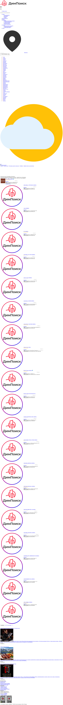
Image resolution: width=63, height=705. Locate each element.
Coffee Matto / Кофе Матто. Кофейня (29, 532)
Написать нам (2, 682)
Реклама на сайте (3, 689)
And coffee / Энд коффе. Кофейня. (29, 300)
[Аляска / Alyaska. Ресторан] (6, 659)
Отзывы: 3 (34, 186)
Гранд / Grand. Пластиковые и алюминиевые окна (8, 663)
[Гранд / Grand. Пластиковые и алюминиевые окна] (6, 676)
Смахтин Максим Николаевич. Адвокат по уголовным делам (10, 628)
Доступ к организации (3, 688)
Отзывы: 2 (33, 256)
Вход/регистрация (3, 681)
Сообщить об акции (3, 687)
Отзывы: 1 (16, 180)
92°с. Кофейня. (26, 231)
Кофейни (7, 181)
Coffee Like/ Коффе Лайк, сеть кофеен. (30, 509)
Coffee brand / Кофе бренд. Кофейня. (29, 486)
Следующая (9, 625)
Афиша (3, 14)
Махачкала (26, 52)
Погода (3, 19)
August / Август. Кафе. (27, 347)
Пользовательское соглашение (5, 684)
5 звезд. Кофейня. (26, 208)
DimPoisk (5, 693)
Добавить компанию (3, 686)
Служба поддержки (3, 694)
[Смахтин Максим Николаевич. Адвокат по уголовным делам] (6, 641)
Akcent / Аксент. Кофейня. (28, 277)
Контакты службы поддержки (5, 683)
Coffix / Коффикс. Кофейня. (28, 602)
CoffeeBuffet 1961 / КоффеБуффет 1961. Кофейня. (31, 555)
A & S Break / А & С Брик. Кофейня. (29, 254)
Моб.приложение (5, 18)
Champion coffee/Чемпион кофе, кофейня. (30, 416)
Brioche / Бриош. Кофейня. (28, 370)
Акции (3, 28)
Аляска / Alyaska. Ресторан (4, 646)
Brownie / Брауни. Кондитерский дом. (29, 393)
